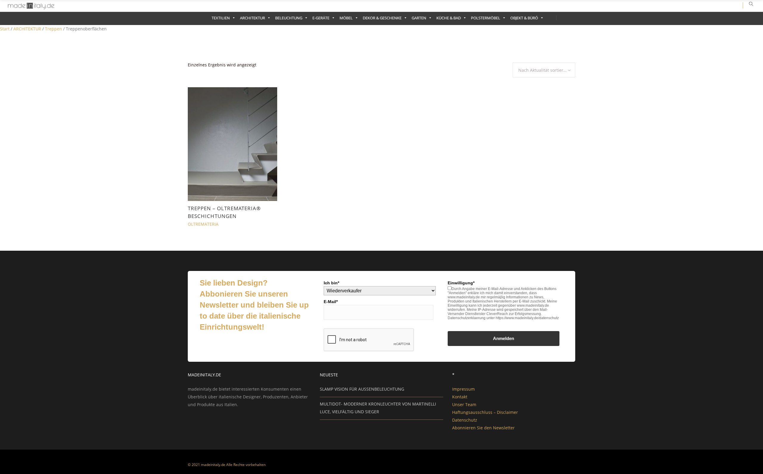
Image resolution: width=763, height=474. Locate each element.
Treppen (53, 29)
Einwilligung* (461, 282)
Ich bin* (331, 282)
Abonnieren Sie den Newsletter (483, 428)
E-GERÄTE (320, 18)
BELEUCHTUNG (288, 18)
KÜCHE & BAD (448, 18)
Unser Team (464, 404)
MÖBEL (346, 18)
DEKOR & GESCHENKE (382, 18)
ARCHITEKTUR (252, 18)
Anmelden (503, 338)
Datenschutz (464, 420)
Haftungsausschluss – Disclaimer (485, 412)
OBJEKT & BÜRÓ (524, 18)
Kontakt (459, 397)
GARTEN (419, 18)
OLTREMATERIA (203, 224)
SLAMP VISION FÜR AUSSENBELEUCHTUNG (362, 389)
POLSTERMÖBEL (485, 18)
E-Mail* (331, 301)
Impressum (463, 389)
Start (5, 29)
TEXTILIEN (221, 18)
